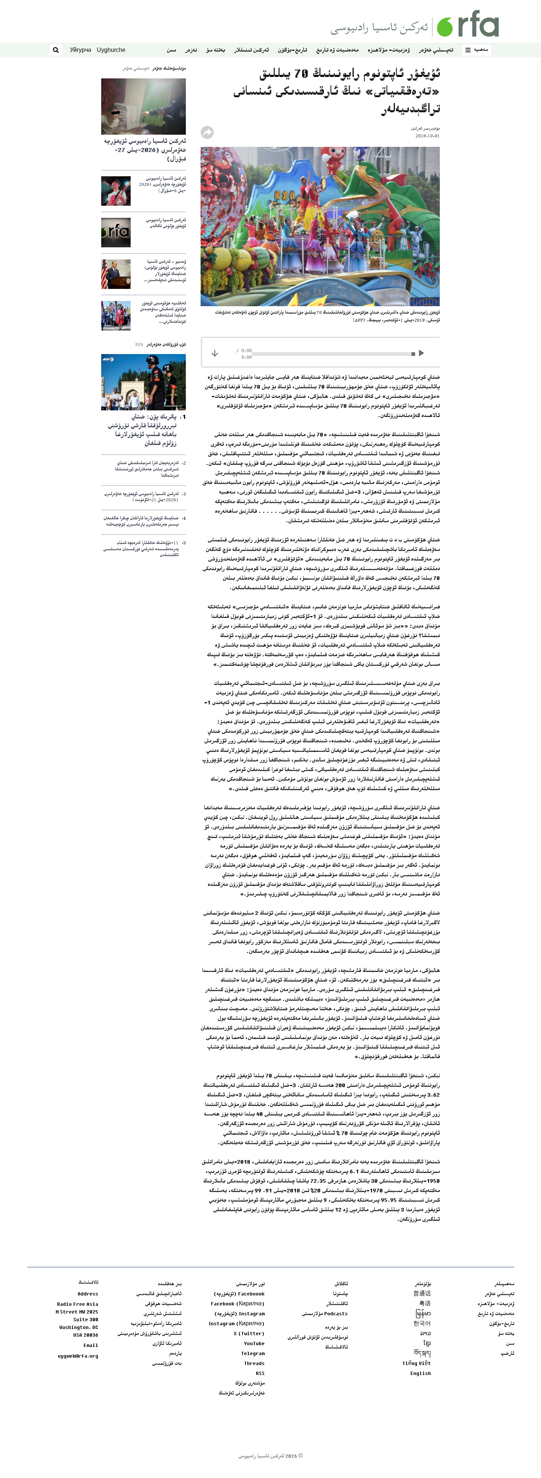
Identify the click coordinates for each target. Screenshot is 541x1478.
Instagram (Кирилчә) (237, 1324)
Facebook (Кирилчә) (238, 1304)
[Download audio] (214, 353)
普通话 (422, 1294)
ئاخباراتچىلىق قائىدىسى (158, 1294)
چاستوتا (340, 1294)
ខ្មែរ (427, 1344)
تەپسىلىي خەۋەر (436, 50)
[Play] (423, 354)
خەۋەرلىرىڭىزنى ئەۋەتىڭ (242, 1393)
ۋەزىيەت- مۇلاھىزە (389, 50)
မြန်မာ (423, 1314)
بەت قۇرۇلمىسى (166, 1364)
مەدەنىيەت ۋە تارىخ (337, 50)
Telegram (253, 1354)
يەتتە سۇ (215, 50)
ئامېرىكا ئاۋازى (166, 1344)
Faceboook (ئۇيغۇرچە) (239, 1294)
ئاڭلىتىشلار (337, 1304)
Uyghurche (111, 50)
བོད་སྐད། (422, 1354)
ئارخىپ (507, 1354)
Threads (254, 1364)
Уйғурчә (80, 50)
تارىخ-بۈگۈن (292, 50)
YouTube (254, 1344)
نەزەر (191, 50)
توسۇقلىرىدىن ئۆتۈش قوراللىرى (317, 1337)
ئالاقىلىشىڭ (336, 1347)
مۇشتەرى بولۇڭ (250, 1383)
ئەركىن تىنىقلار (251, 50)
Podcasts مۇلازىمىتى (325, 1314)
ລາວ (425, 1334)
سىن (171, 50)
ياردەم (175, 1354)
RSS (260, 1374)
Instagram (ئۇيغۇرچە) (239, 1314)
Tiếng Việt (416, 1364)
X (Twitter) (249, 1334)
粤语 (425, 1304)
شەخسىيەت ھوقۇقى (163, 1304)
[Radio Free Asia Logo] (415, 23)
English (420, 1374)
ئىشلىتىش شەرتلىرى (162, 1314)
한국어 (422, 1324)
